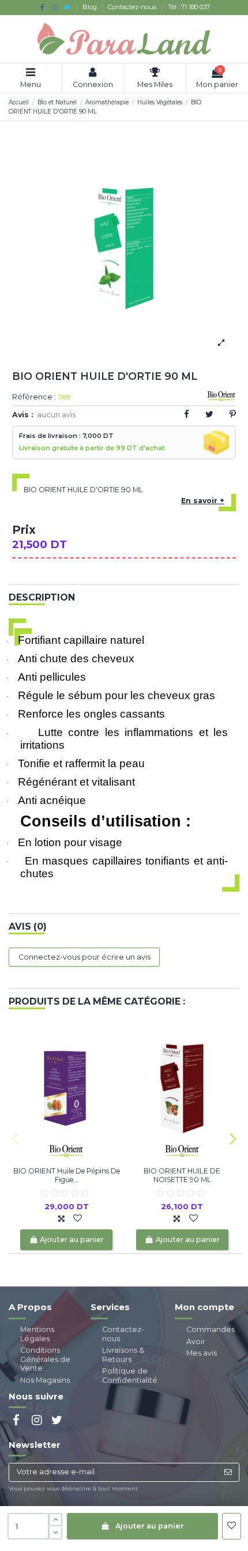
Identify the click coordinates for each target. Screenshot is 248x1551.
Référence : (34, 397)
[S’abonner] (228, 1472)
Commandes (210, 1329)
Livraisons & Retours (123, 1355)
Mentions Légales (37, 1334)
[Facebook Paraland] (42, 7)
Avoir (195, 1341)
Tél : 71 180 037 (189, 7)
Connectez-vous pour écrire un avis (84, 957)
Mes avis (201, 1353)
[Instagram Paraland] (54, 7)
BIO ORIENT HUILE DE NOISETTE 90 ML (182, 1175)
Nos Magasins (45, 1380)
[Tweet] (209, 414)
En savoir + (202, 500)
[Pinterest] (233, 414)
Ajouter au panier (149, 1526)
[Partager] (186, 414)
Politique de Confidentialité (129, 1375)
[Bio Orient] (66, 1150)
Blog (90, 7)
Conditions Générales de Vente (45, 1359)
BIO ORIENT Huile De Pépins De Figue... (66, 1175)
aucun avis (56, 414)
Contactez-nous (133, 7)
